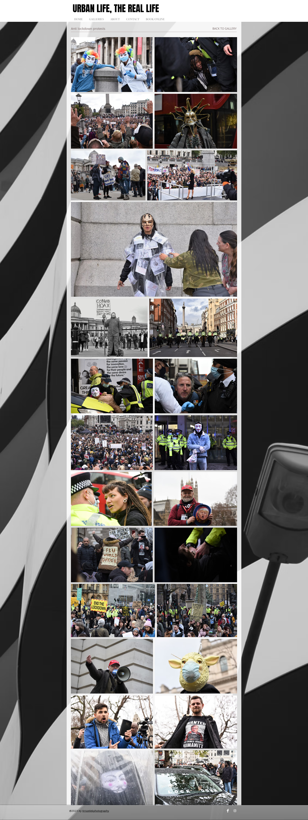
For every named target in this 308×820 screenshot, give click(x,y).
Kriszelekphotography (95, 810)
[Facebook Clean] (228, 810)
